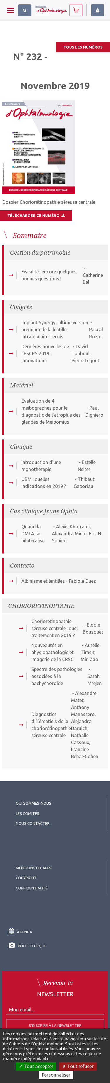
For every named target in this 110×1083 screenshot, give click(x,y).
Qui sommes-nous (33, 803)
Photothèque (32, 946)
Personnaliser (56, 1074)
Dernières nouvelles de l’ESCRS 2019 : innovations (45, 353)
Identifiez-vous (97, 10)
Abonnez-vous (76, 10)
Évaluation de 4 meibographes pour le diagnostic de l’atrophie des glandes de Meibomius (51, 411)
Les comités (27, 813)
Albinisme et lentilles (43, 581)
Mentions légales (33, 868)
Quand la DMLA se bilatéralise (33, 533)
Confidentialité (32, 888)
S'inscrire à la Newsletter (55, 1025)
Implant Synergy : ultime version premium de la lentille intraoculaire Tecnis (54, 329)
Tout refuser (80, 1066)
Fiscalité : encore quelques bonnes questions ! (49, 275)
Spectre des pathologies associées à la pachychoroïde (56, 676)
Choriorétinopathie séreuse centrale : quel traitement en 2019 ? (54, 628)
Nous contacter (33, 823)
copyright (26, 878)
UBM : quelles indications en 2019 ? (43, 483)
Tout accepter (38, 1066)
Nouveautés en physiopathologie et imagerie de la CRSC (52, 652)
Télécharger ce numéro (34, 215)
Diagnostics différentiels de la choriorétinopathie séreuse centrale (51, 725)
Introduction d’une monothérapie (41, 466)
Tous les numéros (83, 47)
